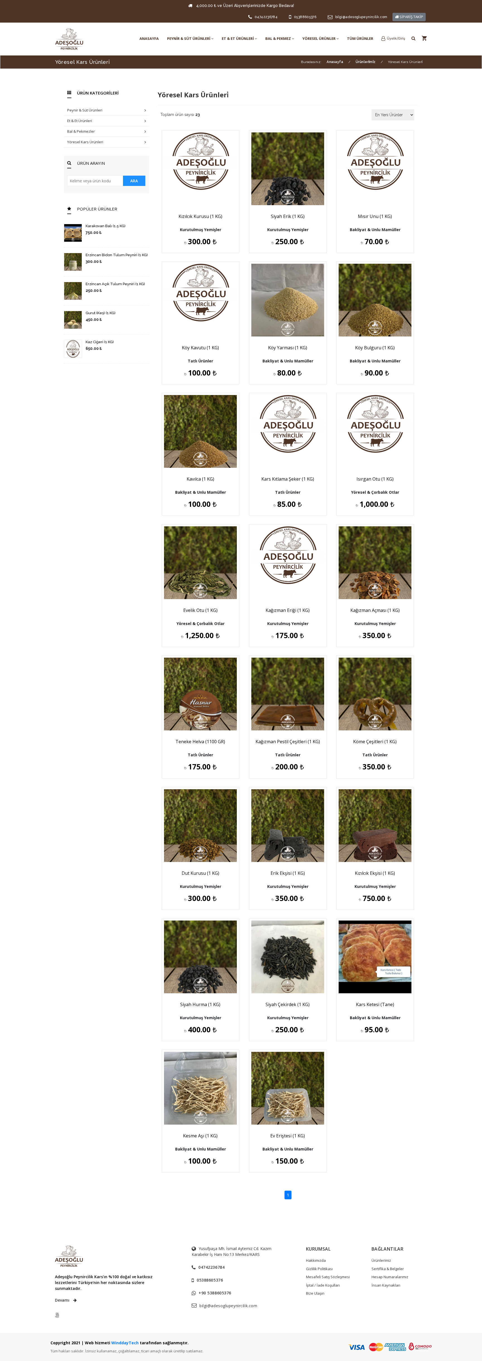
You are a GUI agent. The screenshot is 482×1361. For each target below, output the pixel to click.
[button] (393, 38)
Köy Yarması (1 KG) (287, 348)
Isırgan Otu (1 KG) (375, 479)
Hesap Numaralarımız (390, 1276)
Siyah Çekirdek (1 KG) (288, 1004)
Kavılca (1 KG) (200, 479)
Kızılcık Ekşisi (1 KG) (375, 873)
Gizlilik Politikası (319, 1268)
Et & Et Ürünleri (79, 120)
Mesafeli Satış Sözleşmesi (328, 1276)
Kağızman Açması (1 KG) (375, 610)
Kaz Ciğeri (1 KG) (100, 342)
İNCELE (203, 190)
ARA (134, 180)
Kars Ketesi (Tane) (375, 1004)
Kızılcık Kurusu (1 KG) (200, 216)
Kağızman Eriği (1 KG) (288, 610)
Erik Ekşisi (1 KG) (288, 873)
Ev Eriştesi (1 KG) (287, 1136)
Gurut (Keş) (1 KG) (100, 313)
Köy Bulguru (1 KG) (375, 348)
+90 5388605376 (215, 1292)
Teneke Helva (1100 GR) (200, 741)
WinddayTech (125, 1342)
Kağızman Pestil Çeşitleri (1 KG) (288, 741)
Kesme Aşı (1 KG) (200, 1136)
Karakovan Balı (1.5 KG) (106, 226)
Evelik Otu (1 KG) (200, 610)
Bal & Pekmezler (81, 131)
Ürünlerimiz (381, 1260)
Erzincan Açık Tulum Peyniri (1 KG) (115, 284)
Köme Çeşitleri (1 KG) (375, 741)
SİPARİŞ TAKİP (411, 16)
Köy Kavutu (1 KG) (200, 348)
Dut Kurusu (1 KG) (200, 873)
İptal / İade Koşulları (323, 1285)
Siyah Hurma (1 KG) (200, 1004)
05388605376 (305, 17)
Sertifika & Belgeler (388, 1268)
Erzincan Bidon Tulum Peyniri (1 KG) (117, 255)
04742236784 (266, 17)
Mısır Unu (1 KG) (375, 216)
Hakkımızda (316, 1260)
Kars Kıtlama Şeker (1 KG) (287, 479)
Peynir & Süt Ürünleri (84, 110)
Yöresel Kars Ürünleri (85, 141)
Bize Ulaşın (315, 1293)
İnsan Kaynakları (386, 1285)
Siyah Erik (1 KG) (288, 216)
